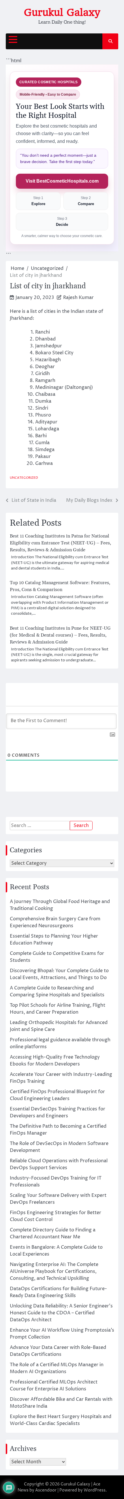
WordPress (95, 1490)
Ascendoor (46, 1490)
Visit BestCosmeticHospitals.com (62, 181)
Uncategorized (24, 478)
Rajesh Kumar (78, 297)
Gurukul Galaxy (62, 12)
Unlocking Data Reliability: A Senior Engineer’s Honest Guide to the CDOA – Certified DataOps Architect (61, 1313)
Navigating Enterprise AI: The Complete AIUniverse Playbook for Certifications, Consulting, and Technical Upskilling (54, 1271)
